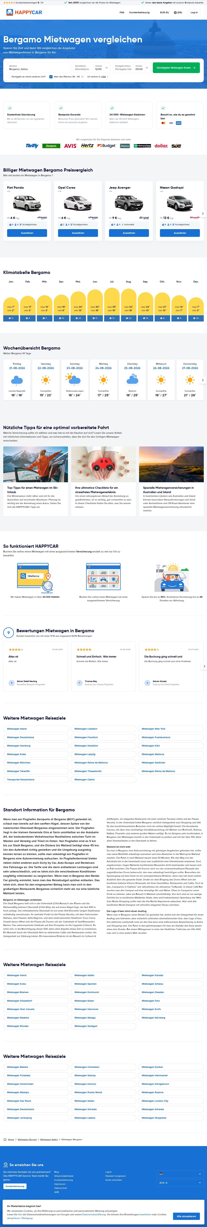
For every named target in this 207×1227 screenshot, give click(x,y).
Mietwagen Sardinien (153, 762)
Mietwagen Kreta (16, 754)
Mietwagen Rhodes (17, 1026)
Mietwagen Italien (84, 975)
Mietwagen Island (17, 729)
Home (11, 1139)
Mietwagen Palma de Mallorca (91, 762)
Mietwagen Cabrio (85, 779)
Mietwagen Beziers (17, 1067)
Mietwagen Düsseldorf (19, 1001)
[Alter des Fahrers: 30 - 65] (51, 76)
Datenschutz (60, 1188)
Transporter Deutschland (20, 779)
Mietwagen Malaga (85, 1017)
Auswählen (27, 233)
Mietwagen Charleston (87, 1067)
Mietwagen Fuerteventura (156, 737)
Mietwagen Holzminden (20, 1084)
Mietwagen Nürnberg (153, 1017)
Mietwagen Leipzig (85, 754)
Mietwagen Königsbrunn (155, 1084)
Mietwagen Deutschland (20, 737)
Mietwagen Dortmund (87, 992)
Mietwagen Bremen (18, 992)
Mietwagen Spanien (86, 984)
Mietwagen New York (153, 729)
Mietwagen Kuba (16, 984)
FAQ (122, 12)
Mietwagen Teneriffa (18, 771)
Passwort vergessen (115, 1176)
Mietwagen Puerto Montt (88, 1092)
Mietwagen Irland (16, 975)
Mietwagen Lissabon (86, 729)
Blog (56, 1172)
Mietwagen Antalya (152, 984)
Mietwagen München (18, 762)
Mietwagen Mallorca (153, 754)
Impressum (59, 1184)
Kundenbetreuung (139, 12)
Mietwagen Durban (152, 1067)
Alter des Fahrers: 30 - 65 (67, 76)
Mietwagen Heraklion (86, 745)
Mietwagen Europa (27, 1139)
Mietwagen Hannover (86, 1009)
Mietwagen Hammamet (155, 1075)
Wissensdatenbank (63, 1176)
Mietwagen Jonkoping (19, 1118)
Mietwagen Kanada (152, 975)
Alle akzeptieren (186, 1216)
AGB (56, 1192)
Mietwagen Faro (151, 1001)
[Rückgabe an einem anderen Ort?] (8, 76)
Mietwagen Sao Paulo (19, 1101)
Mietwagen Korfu (151, 1009)
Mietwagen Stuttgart (86, 1026)
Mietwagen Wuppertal (154, 1118)
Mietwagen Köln (151, 745)
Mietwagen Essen (84, 1001)
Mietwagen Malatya (18, 1092)
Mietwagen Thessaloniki (88, 771)
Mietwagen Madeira (18, 1017)
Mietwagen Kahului (85, 1084)
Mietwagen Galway (85, 1075)
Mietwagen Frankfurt (86, 737)
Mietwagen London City (155, 1101)
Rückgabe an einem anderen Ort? (28, 76)
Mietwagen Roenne (152, 1092)
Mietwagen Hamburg (18, 745)
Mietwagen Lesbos (85, 1118)
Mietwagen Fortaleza (18, 1075)
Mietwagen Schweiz (86, 1109)
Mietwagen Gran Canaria (20, 1009)
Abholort (13, 65)
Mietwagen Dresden (153, 992)
